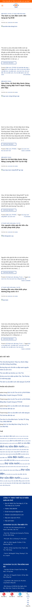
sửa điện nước (12, 71)
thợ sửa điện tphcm (19, 72)
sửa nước (23, 451)
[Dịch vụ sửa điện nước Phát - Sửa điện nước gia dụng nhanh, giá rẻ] (16, 6)
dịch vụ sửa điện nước (11, 69)
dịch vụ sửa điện (24, 443)
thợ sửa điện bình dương (10, 474)
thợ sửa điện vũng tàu (6, 480)
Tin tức (18, 223)
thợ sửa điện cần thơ (21, 474)
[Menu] (2, 5)
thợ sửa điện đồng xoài (18, 481)
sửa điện (18, 454)
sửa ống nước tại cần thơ (20, 460)
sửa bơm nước (15, 449)
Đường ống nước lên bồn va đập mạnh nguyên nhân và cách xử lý (14, 368)
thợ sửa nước (20, 347)
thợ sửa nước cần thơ (9, 466)
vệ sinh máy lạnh (7, 483)
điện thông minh (6, 485)
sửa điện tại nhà (9, 460)
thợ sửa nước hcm (6, 150)
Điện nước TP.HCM (6, 13)
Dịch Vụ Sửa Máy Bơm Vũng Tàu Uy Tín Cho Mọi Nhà (14, 425)
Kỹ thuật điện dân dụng (18, 13)
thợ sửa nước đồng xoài (14, 470)
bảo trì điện (3, 436)
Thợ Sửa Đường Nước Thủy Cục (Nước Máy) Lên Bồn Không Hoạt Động (14, 363)
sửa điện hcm (4, 71)
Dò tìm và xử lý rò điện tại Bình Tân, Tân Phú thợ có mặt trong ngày (15, 377)
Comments (26, 74)
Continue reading (9, 63)
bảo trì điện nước (10, 436)
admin (16, 22)
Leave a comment (25, 150)
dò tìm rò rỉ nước (19, 436)
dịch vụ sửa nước (15, 441)
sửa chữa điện (22, 449)
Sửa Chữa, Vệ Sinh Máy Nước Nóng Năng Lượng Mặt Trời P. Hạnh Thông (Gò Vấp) (15, 85)
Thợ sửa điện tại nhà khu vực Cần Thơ (12, 373)
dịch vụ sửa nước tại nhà (12, 443)
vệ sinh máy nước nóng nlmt (20, 483)
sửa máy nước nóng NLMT (12, 451)
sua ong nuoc (8, 449)
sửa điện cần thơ (25, 454)
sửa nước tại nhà (10, 454)
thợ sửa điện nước (8, 72)
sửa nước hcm (20, 71)
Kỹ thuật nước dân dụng (8, 223)
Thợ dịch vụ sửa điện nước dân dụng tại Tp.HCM (15, 382)
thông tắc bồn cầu (21, 279)
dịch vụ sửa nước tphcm (23, 69)
